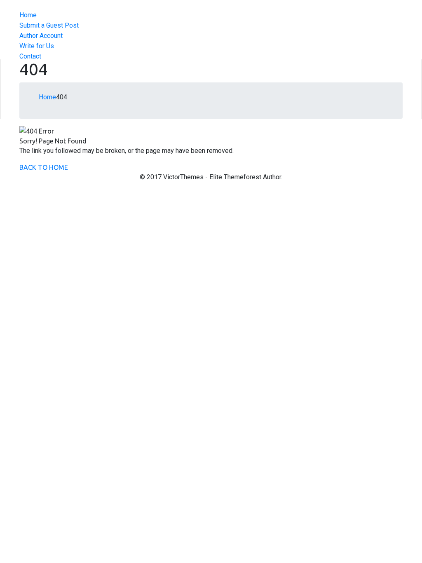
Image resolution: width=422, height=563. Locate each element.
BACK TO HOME (43, 167)
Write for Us (36, 46)
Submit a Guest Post (49, 25)
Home (28, 15)
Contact (30, 56)
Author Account (41, 36)
